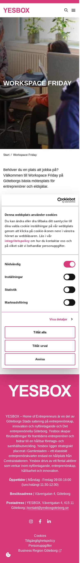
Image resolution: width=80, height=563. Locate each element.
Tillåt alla (39, 332)
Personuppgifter (40, 545)
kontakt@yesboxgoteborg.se (48, 507)
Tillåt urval (40, 346)
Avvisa (40, 359)
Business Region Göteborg (38, 550)
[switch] (69, 277)
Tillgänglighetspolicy (40, 540)
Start (6, 154)
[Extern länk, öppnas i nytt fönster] (31, 521)
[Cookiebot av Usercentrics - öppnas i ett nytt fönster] (57, 200)
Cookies (40, 535)
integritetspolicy (17, 241)
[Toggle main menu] (73, 10)
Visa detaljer (58, 319)
